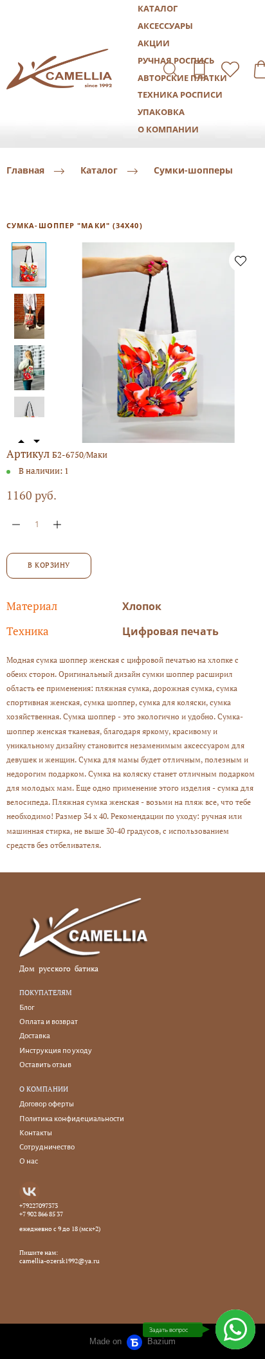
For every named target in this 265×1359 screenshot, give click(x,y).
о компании (168, 129)
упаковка (161, 112)
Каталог (99, 171)
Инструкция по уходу (55, 1051)
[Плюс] (57, 524)
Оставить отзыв (45, 1065)
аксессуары (165, 26)
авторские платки (182, 78)
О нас (28, 1161)
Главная (25, 171)
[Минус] (16, 524)
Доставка (34, 1036)
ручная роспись (176, 60)
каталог (158, 8)
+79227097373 (38, 1206)
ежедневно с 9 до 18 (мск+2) (59, 1229)
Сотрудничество (47, 1147)
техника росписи (180, 94)
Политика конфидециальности (71, 1119)
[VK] (29, 1192)
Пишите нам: (38, 1253)
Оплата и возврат (48, 1022)
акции (154, 43)
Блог (26, 1008)
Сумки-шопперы (193, 171)
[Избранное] (230, 69)
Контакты (35, 1133)
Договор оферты (46, 1104)
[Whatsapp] (235, 1329)
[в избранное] (240, 260)
